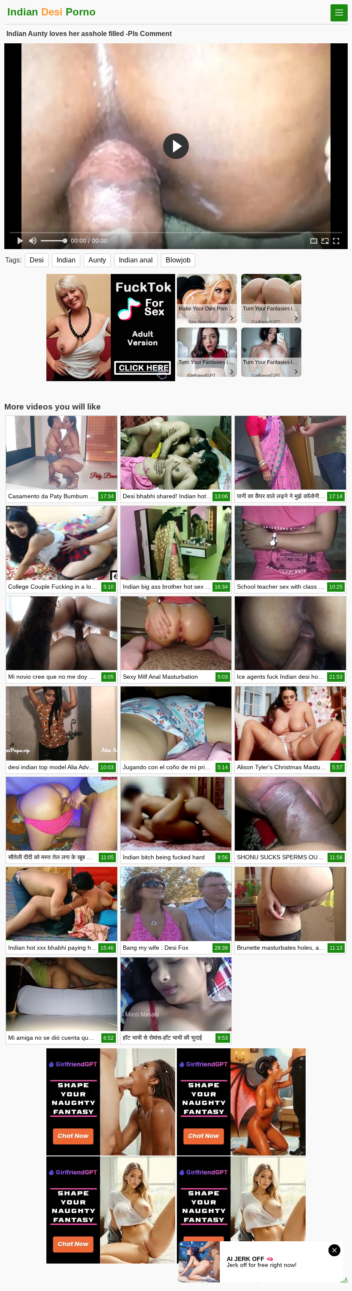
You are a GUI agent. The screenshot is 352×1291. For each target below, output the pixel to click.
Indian (66, 260)
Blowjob (178, 260)
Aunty (97, 260)
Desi (37, 260)
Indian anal (136, 260)
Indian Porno (51, 12)
